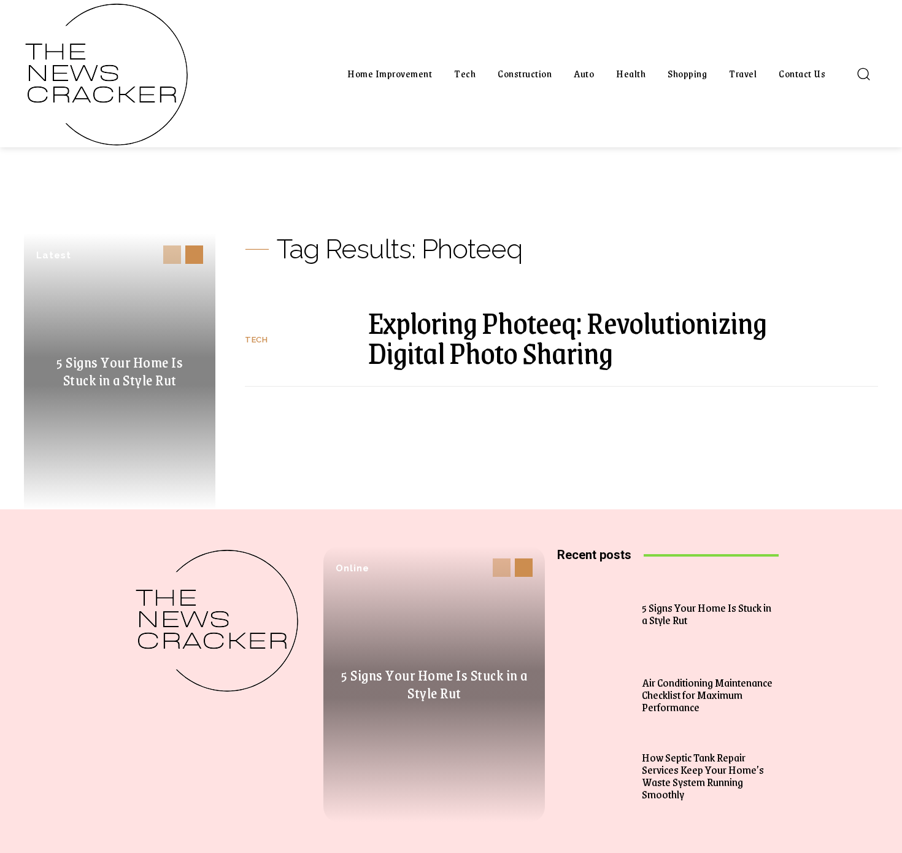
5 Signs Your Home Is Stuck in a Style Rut (119, 371)
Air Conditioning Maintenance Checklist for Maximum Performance (707, 694)
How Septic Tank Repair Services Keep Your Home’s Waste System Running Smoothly (703, 775)
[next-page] (194, 254)
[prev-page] (172, 254)
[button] (863, 73)
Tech (256, 339)
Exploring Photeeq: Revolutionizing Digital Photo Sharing (567, 337)
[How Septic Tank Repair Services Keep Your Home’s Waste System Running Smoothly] (598, 775)
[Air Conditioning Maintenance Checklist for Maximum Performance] (598, 695)
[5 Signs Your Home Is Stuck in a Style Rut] (598, 614)
